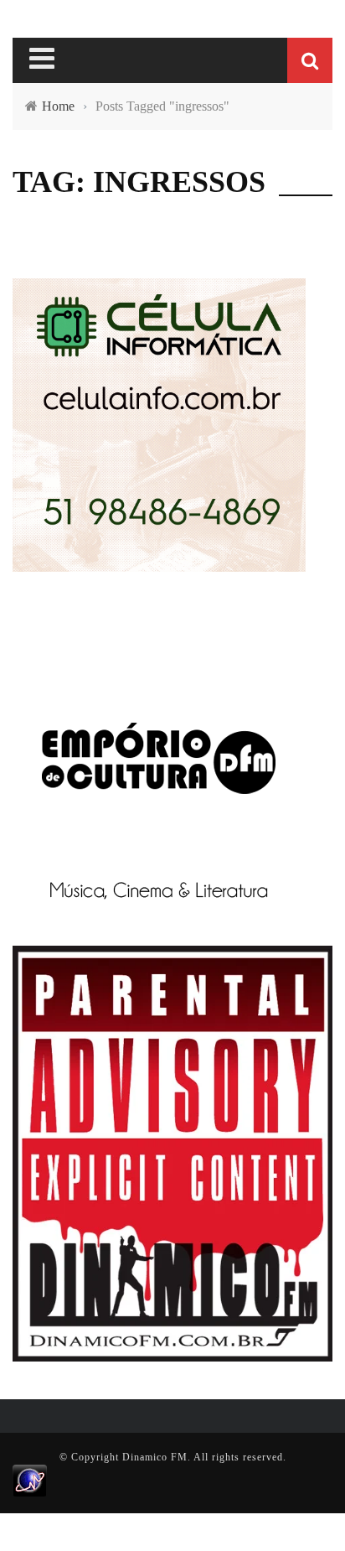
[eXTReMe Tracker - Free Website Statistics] (30, 1480)
